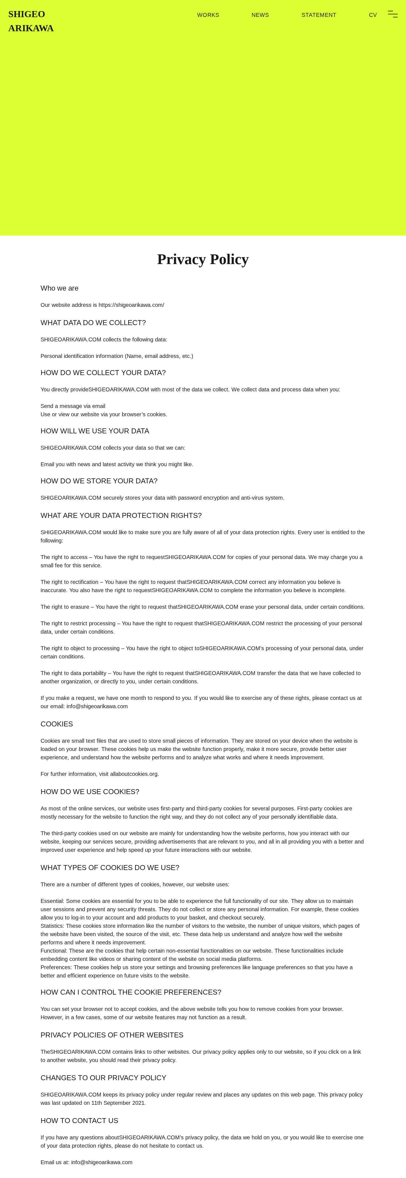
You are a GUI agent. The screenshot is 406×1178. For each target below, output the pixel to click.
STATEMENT (319, 15)
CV (373, 15)
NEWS (260, 15)
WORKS (208, 15)
